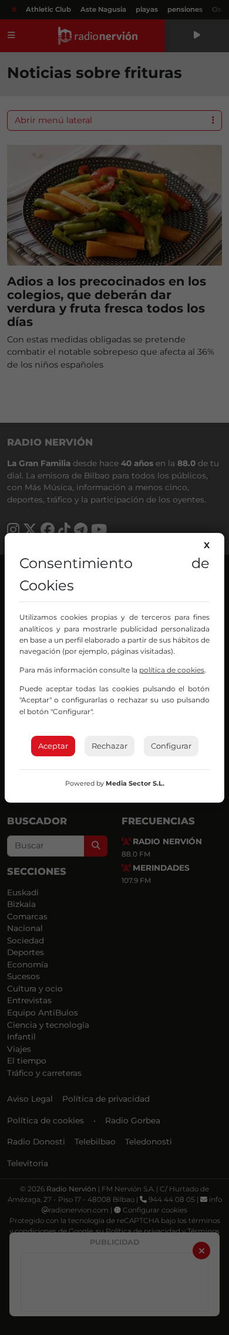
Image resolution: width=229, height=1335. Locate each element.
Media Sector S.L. (135, 783)
